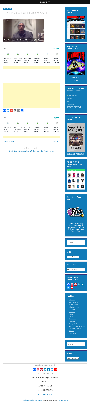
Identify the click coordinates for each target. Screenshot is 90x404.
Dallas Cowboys (74, 307)
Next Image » (55, 141)
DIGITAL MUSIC (73, 98)
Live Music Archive (75, 328)
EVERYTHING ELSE (74, 107)
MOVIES (70, 101)
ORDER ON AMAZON (75, 154)
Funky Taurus (73, 321)
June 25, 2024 (8, 9)
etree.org (72, 312)
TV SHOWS (71, 104)
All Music (72, 300)
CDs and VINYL (74, 95)
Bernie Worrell (73, 302)
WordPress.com (63, 400)
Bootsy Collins (73, 305)
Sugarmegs (72, 333)
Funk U (71, 317)
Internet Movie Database (77, 326)
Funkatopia (72, 319)
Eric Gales (72, 309)
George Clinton (73, 324)
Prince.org (72, 331)
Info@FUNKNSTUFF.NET (45, 394)
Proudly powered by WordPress (32, 400)
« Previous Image (8, 141)
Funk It (71, 314)
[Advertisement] (31, 97)
